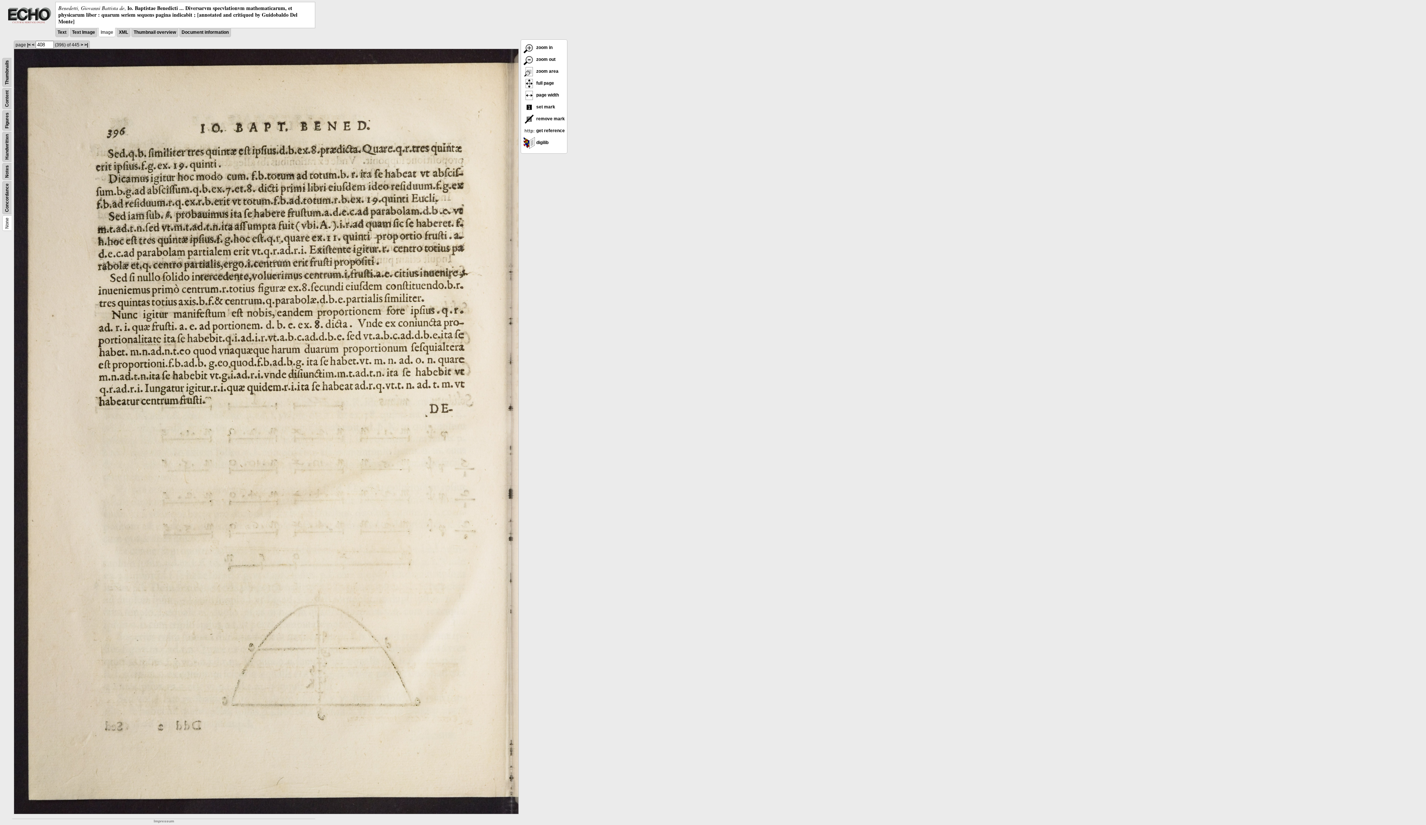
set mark (545, 107)
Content (7, 98)
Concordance (7, 197)
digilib (541, 142)
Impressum (164, 821)
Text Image (83, 32)
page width (547, 95)
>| (86, 45)
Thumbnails (7, 72)
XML (123, 32)
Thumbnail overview (155, 32)
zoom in (544, 47)
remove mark (550, 118)
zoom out (545, 59)
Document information (205, 32)
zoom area (547, 71)
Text (62, 32)
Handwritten (7, 147)
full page (544, 83)
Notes (7, 171)
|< (29, 45)
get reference (550, 130)
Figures (7, 120)
